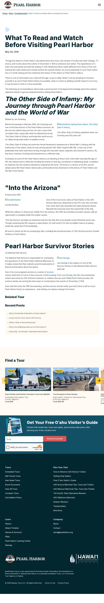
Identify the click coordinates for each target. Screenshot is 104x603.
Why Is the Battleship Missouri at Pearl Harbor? (27, 327)
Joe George (67, 275)
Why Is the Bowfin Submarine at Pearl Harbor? (27, 313)
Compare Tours (12, 493)
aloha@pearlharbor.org (63, 532)
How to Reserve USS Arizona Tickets (69, 472)
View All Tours (11, 489)
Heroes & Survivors (13, 532)
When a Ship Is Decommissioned (22, 322)
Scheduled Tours (12, 472)
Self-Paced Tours (13, 476)
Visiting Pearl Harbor (62, 476)
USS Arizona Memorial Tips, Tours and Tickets (73, 484)
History (8, 523)
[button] (5, 380)
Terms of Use (50, 583)
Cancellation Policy (13, 497)
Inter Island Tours (12, 480)
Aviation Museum (60, 502)
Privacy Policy (63, 583)
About (55, 523)
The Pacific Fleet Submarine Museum (69, 493)
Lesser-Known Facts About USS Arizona (25, 318)
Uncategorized (21, 13)
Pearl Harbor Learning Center (17, 541)
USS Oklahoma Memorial (64, 497)
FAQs (7, 536)
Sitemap (8, 545)
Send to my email (55, 439)
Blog (11, 13)
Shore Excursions (12, 484)
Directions (57, 510)
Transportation (59, 506)
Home (5, 13)
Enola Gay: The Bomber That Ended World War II (28, 332)
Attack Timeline (12, 528)
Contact (56, 528)
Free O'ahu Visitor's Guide (64, 480)
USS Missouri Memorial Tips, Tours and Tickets (73, 489)
